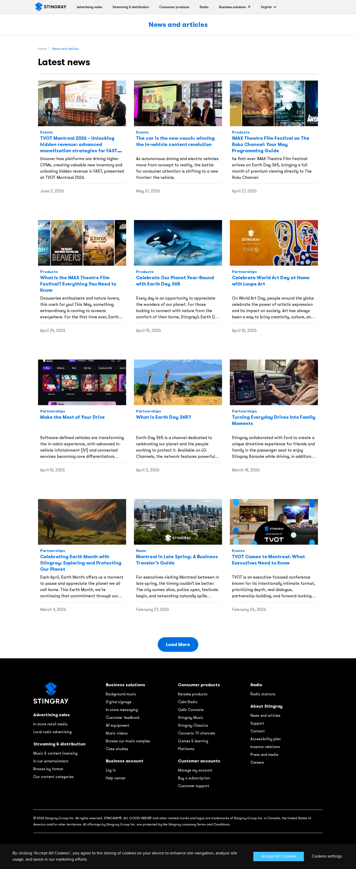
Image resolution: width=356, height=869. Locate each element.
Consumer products (199, 685)
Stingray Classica (193, 725)
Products (241, 132)
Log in (111, 770)
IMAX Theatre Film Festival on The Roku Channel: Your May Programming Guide (270, 144)
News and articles (178, 24)
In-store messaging (122, 709)
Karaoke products (192, 694)
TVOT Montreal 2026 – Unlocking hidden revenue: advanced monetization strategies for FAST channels (78, 147)
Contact (257, 731)
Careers (257, 762)
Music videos (117, 733)
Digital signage (118, 702)
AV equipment (117, 725)
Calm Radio (187, 702)
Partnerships (244, 271)
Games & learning (193, 741)
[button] (266, 7)
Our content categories (53, 776)
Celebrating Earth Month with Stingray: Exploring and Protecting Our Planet (80, 563)
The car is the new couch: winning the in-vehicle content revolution (175, 141)
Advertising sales (51, 715)
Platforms (186, 748)
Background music (121, 694)
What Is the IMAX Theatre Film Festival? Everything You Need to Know (78, 284)
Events (46, 132)
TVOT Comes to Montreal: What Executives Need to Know (268, 560)
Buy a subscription (194, 778)
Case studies (117, 748)
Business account (124, 761)
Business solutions (125, 685)
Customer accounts (199, 761)
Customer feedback (122, 717)
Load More (178, 644)
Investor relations (265, 746)
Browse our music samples (128, 741)
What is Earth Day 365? (163, 417)
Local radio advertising (52, 732)
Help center (116, 778)
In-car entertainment (51, 761)
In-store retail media (50, 724)
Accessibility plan (265, 739)
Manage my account (195, 770)
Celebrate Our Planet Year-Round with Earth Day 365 (175, 281)
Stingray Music (190, 717)
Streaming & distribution (59, 744)
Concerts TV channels (196, 733)
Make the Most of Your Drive (72, 417)
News (141, 550)
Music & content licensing (55, 753)
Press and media (264, 754)
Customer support (193, 785)
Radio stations (262, 694)
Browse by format (48, 769)
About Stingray (266, 706)
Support (257, 723)
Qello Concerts (191, 709)
